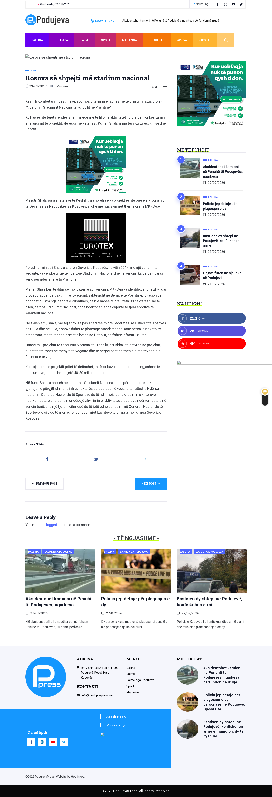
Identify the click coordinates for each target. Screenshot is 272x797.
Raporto (205, 40)
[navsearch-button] (225, 40)
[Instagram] (42, 742)
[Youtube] (234, 4)
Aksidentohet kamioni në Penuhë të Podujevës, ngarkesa (223, 171)
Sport (106, 40)
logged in (53, 525)
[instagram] (226, 4)
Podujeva (62, 40)
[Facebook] (218, 4)
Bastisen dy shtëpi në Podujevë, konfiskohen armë (221, 240)
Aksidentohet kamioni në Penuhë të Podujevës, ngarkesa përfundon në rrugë (170, 20)
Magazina (129, 40)
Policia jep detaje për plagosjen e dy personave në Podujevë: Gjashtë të (224, 702)
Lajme (84, 40)
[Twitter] (241, 4)
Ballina (37, 40)
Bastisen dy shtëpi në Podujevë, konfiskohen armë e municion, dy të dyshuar (223, 729)
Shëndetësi (157, 40)
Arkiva (182, 40)
